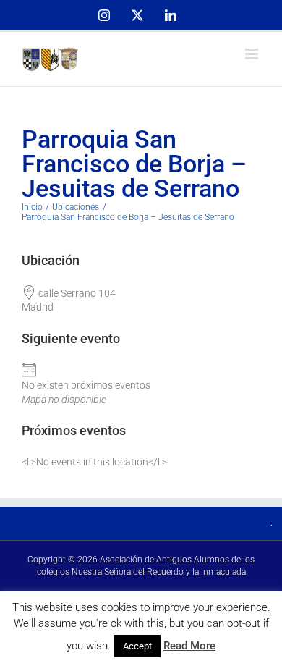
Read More (189, 645)
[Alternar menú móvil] (252, 54)
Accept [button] (137, 646)
